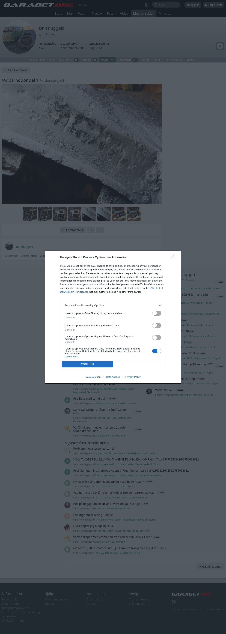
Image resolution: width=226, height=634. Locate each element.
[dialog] (113, 317)
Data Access (113, 376)
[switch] (156, 313)
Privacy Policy (133, 376)
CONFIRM (87, 364)
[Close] (174, 257)
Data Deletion (93, 376)
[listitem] (113, 305)
